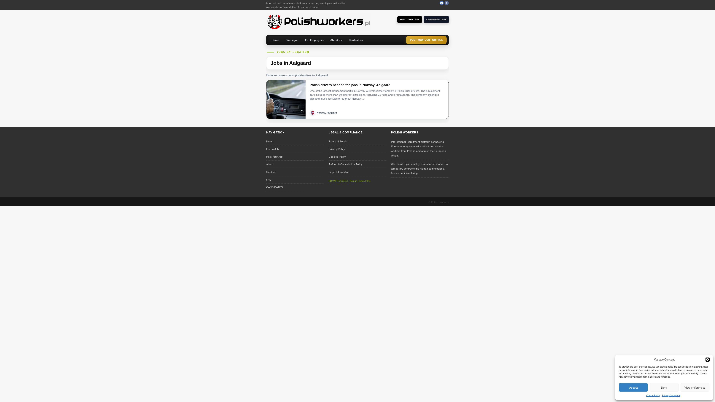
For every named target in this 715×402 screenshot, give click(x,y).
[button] (707, 359)
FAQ (268, 179)
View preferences (695, 387)
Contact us (356, 40)
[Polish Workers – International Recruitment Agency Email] (442, 3)
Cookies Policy (337, 156)
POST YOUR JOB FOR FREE (426, 40)
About (269, 164)
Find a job (292, 40)
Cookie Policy (653, 395)
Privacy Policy (337, 149)
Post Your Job (274, 156)
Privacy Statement (671, 395)
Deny (664, 387)
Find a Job (272, 149)
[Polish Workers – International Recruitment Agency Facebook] (447, 3)
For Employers (314, 40)
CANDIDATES (274, 187)
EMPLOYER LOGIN (409, 19)
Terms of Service (338, 141)
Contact (270, 171)
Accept (633, 387)
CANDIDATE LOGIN (436, 19)
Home (275, 40)
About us (336, 40)
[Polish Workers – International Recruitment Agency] (318, 21)
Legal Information (339, 171)
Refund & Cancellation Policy (346, 164)
